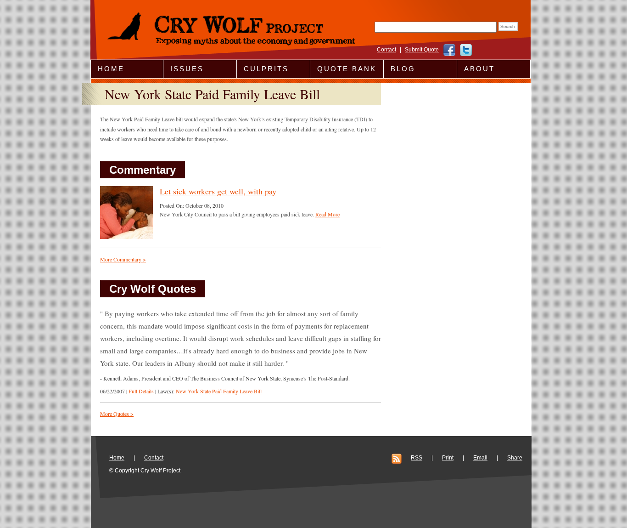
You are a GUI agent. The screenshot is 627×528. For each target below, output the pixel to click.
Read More (327, 214)
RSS (416, 457)
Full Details (141, 391)
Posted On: (172, 205)
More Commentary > (123, 259)
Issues (187, 69)
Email (480, 457)
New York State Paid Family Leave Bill (219, 391)
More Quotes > (117, 413)
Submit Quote (422, 49)
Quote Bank (346, 69)
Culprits (266, 69)
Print (447, 457)
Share (514, 457)
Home (111, 69)
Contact (386, 49)
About (479, 69)
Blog (403, 69)
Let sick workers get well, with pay (218, 191)
